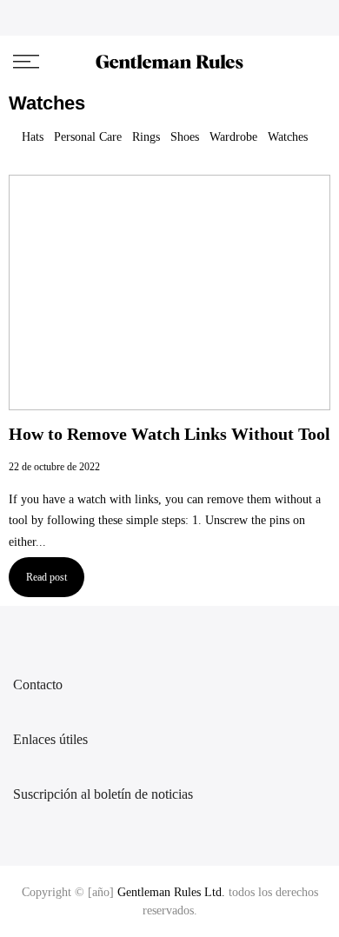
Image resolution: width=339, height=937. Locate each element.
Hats (32, 136)
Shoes (184, 136)
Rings (146, 136)
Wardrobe (233, 136)
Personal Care (88, 136)
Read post (46, 577)
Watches (288, 136)
